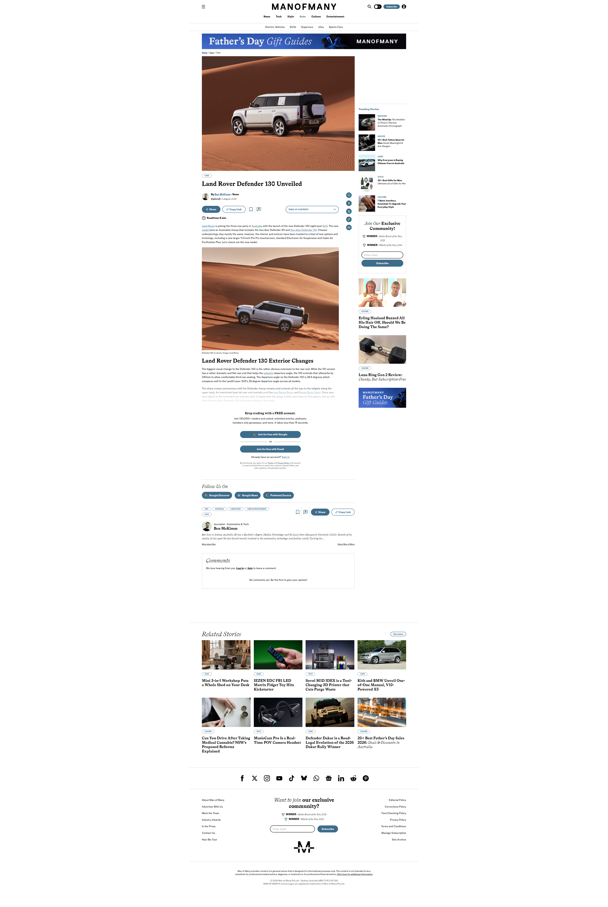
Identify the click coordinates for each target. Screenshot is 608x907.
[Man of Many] (304, 847)
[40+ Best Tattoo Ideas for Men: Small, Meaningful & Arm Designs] (367, 142)
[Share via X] (350, 153)
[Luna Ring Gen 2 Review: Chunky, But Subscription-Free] (382, 349)
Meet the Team (210, 813)
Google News (250, 495)
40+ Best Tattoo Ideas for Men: (391, 143)
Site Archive (399, 839)
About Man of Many (346, 544)
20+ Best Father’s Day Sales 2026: (381, 742)
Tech (279, 16)
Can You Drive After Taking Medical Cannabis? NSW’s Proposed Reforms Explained (226, 745)
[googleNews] (329, 778)
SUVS (207, 514)
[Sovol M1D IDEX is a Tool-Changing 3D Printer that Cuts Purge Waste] (330, 654)
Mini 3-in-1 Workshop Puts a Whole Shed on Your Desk (225, 682)
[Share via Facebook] (350, 146)
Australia (257, 226)
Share (212, 209)
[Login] (404, 6)
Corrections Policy (395, 806)
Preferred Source (280, 495)
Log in (240, 568)
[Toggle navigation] (205, 7)
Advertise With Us (212, 806)
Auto (303, 16)
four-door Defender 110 (303, 230)
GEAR (207, 674)
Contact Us (208, 832)
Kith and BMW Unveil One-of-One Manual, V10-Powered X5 (381, 684)
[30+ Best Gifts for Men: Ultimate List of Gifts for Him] (367, 183)
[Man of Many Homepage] (304, 6)
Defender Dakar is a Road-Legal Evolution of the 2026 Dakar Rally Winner (330, 742)
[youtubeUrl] (279, 778)
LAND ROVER (236, 509)
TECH (310, 674)
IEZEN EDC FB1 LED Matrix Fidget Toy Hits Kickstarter (274, 684)
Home (204, 52)
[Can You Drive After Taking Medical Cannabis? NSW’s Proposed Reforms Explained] (226, 712)
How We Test (209, 839)
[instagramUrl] (267, 778)
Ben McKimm (223, 194)
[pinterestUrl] (366, 778)
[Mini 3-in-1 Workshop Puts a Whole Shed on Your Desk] (226, 654)
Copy (235, 209)
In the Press (208, 826)
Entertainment (335, 16)
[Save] (250, 209)
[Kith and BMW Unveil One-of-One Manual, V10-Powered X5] (382, 654)
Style (290, 16)
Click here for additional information (355, 874)
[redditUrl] (353, 778)
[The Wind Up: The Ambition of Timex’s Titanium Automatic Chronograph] (367, 122)
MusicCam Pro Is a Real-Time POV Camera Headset (277, 740)
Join (250, 568)
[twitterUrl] (255, 778)
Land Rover (208, 226)
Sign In (286, 457)
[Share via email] (349, 227)
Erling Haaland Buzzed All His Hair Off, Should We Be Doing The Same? (382, 322)
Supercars (307, 27)
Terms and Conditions (393, 826)
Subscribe (391, 6)
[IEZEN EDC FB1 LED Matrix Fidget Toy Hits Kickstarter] (278, 654)
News (267, 16)
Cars (218, 52)
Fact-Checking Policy (394, 813)
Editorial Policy (397, 800)
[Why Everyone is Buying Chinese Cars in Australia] (367, 163)
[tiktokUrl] (292, 778)
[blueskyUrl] (304, 778)
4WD (206, 509)
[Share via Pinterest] (350, 160)
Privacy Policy (283, 463)
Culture (316, 16)
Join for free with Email (270, 449)
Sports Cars (336, 27)
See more (398, 634)
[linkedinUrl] (341, 778)
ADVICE (381, 136)
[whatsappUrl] (316, 778)
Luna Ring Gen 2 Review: (382, 376)
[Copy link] (350, 167)
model (205, 230)
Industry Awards (211, 819)
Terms (270, 463)
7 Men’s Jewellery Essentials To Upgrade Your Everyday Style (392, 203)
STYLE (380, 177)
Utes (321, 27)
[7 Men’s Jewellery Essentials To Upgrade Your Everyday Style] (367, 203)
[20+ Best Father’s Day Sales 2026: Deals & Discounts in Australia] (382, 712)
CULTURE (382, 197)
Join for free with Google (272, 434)
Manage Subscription (393, 832)
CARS (207, 176)
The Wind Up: (391, 122)
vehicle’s (268, 373)
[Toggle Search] (370, 7)
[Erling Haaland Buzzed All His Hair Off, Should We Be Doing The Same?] (382, 292)
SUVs (293, 27)
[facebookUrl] (242, 778)
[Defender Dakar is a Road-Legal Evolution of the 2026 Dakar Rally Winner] (330, 712)
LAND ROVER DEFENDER (256, 509)
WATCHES (382, 116)
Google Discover (219, 495)
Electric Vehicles (275, 27)
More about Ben (209, 544)
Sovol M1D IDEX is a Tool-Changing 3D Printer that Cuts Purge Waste (329, 684)
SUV (324, 226)
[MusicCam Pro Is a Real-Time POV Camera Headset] (278, 712)
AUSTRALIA (219, 509)
